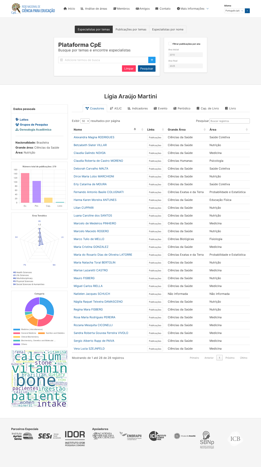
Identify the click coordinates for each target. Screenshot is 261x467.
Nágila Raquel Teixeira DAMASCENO (98, 301)
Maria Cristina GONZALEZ (91, 247)
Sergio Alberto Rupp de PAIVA (94, 340)
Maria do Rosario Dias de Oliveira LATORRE (103, 254)
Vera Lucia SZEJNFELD (89, 348)
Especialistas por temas (94, 29)
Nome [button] (78, 129)
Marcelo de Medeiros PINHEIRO (95, 223)
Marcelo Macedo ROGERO (91, 231)
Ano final (172, 60)
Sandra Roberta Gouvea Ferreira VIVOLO (101, 333)
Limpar (129, 68)
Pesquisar (146, 68)
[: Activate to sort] (141, 130)
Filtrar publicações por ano (186, 44)
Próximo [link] (230, 357)
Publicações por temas (131, 29)
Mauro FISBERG (84, 278)
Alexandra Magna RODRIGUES (94, 137)
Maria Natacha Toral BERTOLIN (94, 262)
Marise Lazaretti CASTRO (91, 270)
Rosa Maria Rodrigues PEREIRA (94, 317)
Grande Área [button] (177, 129)
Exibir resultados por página (96, 121)
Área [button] (213, 129)
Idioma (227, 5)
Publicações (155, 137)
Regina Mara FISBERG (88, 309)
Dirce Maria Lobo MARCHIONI (94, 176)
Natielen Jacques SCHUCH (92, 293)
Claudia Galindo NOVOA (90, 153)
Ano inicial (173, 49)
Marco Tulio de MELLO (89, 239)
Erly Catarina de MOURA (90, 184)
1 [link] (219, 357)
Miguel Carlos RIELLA (88, 286)
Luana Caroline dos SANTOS (93, 215)
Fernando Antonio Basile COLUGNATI (99, 192)
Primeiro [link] (194, 357)
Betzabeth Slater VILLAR (90, 145)
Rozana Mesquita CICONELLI (93, 325)
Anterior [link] (209, 357)
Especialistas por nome (167, 29)
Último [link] (243, 357)
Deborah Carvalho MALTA (91, 168)
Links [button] (150, 129)
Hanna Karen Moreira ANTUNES (95, 200)
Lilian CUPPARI (84, 207)
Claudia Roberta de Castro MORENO (98, 160)
